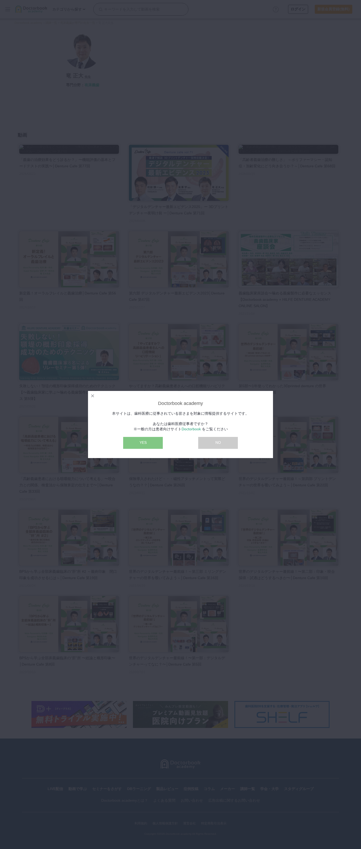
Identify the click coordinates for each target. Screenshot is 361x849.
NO (218, 442)
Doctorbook (191, 429)
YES (143, 442)
